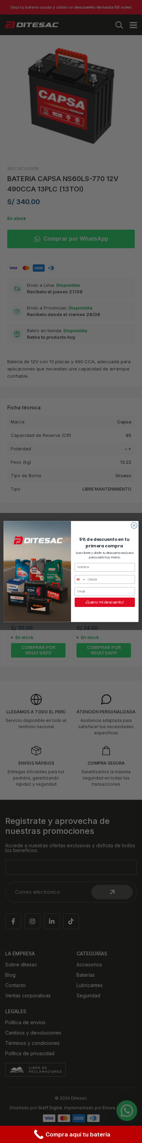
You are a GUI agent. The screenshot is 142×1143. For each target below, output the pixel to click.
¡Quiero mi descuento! (104, 602)
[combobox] (80, 579)
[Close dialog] (134, 525)
